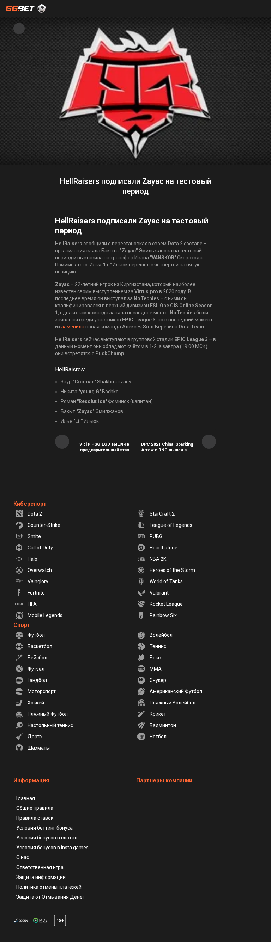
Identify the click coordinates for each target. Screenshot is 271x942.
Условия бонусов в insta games (52, 847)
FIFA (32, 604)
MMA (156, 669)
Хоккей (36, 703)
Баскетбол (40, 646)
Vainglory (38, 581)
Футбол (36, 635)
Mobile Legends (45, 615)
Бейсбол (37, 657)
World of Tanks (166, 581)
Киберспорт (30, 503)
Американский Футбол (176, 691)
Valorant (159, 593)
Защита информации (41, 877)
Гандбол (37, 680)
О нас (22, 857)
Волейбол (161, 635)
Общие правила (34, 808)
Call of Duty (40, 547)
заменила (72, 327)
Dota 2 (35, 514)
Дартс (35, 736)
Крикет (158, 714)
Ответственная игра (40, 867)
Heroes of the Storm (172, 570)
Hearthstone (163, 547)
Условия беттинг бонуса (44, 828)
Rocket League (166, 604)
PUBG (156, 536)
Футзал (36, 669)
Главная (25, 798)
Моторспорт (42, 691)
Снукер (158, 680)
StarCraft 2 (162, 514)
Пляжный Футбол (48, 714)
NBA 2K (158, 559)
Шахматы (39, 748)
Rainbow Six (163, 615)
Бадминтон (163, 725)
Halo (32, 559)
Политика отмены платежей (49, 887)
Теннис (158, 646)
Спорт (21, 625)
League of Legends (171, 525)
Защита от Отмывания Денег (50, 897)
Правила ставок (34, 818)
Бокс (155, 657)
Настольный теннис (50, 725)
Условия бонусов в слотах (46, 838)
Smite (34, 536)
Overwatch (40, 570)
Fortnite (36, 593)
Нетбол (158, 736)
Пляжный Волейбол (172, 703)
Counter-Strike (44, 525)
